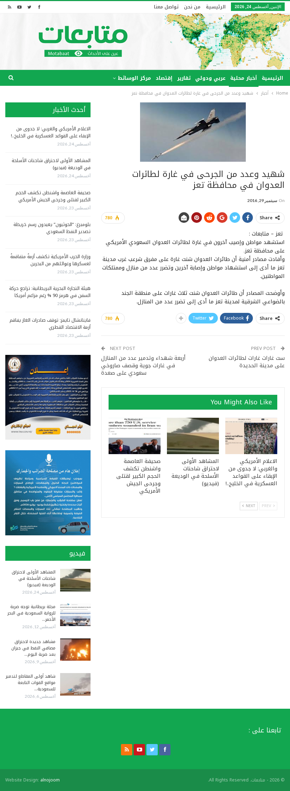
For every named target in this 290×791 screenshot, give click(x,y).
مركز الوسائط (134, 78)
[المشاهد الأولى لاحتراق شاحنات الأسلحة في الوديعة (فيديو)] (193, 436)
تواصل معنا (166, 6)
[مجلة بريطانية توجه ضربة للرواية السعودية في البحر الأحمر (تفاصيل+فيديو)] (75, 614)
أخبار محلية (243, 78)
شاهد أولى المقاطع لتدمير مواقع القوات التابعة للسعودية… (31, 682)
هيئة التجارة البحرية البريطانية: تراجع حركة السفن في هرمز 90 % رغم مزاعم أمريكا (50, 292)
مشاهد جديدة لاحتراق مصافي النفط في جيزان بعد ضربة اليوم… (33, 648)
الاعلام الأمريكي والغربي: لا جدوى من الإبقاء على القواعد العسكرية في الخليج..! (51, 132)
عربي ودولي (210, 78)
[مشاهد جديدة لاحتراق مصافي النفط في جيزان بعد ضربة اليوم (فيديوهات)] (75, 649)
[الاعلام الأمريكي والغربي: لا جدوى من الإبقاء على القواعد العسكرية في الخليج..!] (251, 436)
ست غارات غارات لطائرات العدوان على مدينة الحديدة (247, 361)
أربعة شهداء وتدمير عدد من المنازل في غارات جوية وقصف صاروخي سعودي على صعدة (143, 365)
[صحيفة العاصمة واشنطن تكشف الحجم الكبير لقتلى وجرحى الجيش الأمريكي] (135, 436)
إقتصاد (164, 78)
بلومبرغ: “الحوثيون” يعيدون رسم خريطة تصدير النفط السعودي (52, 228)
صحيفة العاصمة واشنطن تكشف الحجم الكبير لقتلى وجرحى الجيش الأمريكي (53, 196)
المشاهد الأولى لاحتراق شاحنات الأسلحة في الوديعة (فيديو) (51, 164)
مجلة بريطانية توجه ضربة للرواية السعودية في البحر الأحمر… (31, 613)
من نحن (192, 6)
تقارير (184, 78)
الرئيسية (216, 6)
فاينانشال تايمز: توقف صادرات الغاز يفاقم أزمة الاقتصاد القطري (50, 324)
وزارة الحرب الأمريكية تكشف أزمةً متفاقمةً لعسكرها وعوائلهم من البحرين (50, 260)
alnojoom (50, 780)
